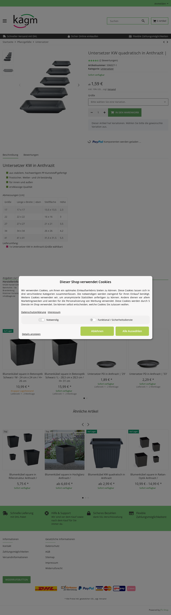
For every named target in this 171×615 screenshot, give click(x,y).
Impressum (54, 312)
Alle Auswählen (132, 331)
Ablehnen (97, 331)
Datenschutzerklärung (33, 312)
